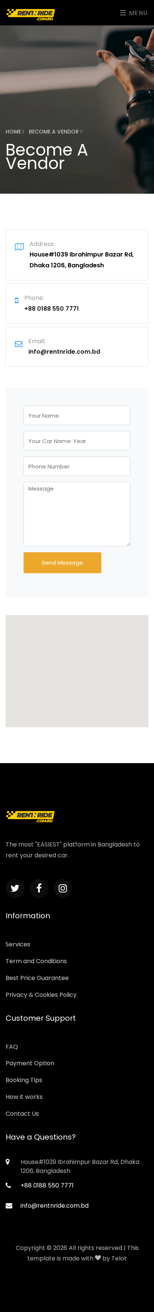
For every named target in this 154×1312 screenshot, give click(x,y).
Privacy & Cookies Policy (41, 994)
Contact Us (22, 1113)
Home (14, 131)
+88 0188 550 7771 (51, 308)
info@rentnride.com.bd (64, 351)
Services (18, 944)
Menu (137, 13)
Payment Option (30, 1063)
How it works (24, 1097)
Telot (119, 1258)
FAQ (12, 1046)
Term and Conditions (36, 961)
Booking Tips (24, 1080)
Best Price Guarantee (37, 978)
